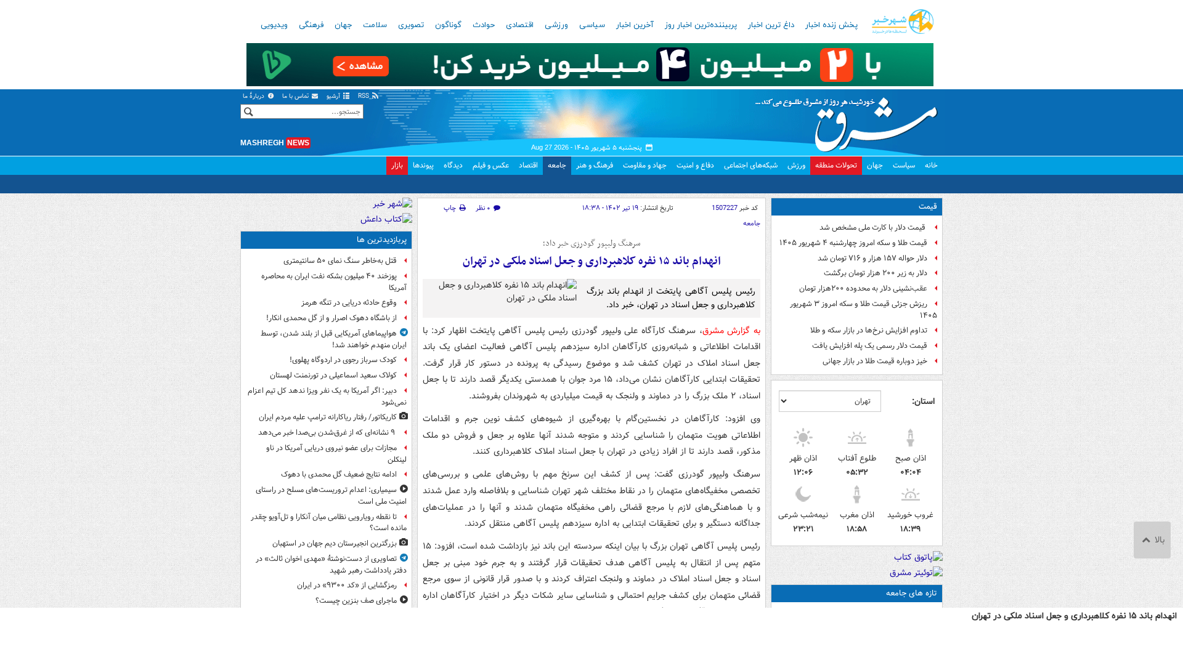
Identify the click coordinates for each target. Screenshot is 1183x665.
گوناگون (448, 25)
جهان (343, 25)
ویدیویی (274, 25)
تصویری (411, 25)
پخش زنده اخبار (831, 25)
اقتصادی (520, 25)
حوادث (484, 25)
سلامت (375, 25)
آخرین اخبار (635, 25)
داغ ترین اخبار (771, 25)
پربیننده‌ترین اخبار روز (701, 25)
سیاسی (592, 25)
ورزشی (556, 25)
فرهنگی (311, 25)
